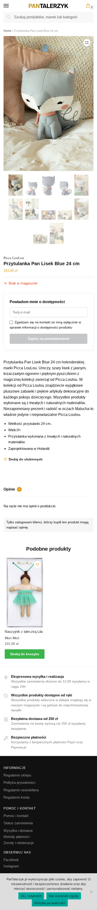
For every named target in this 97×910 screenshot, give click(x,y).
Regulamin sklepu (17, 775)
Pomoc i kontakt (16, 816)
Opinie (12, 489)
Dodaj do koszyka (24, 654)
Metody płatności (17, 837)
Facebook (11, 860)
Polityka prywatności (19, 782)
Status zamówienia (18, 823)
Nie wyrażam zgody (63, 896)
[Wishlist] (37, 564)
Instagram (11, 866)
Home (7, 30)
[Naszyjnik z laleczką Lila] (24, 592)
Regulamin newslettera (21, 790)
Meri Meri (12, 638)
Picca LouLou (14, 258)
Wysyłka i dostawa (18, 831)
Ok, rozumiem (31, 896)
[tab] (48, 489)
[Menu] (11, 5)
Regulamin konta (16, 797)
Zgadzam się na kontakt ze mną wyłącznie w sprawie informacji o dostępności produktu (45, 324)
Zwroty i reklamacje (19, 843)
